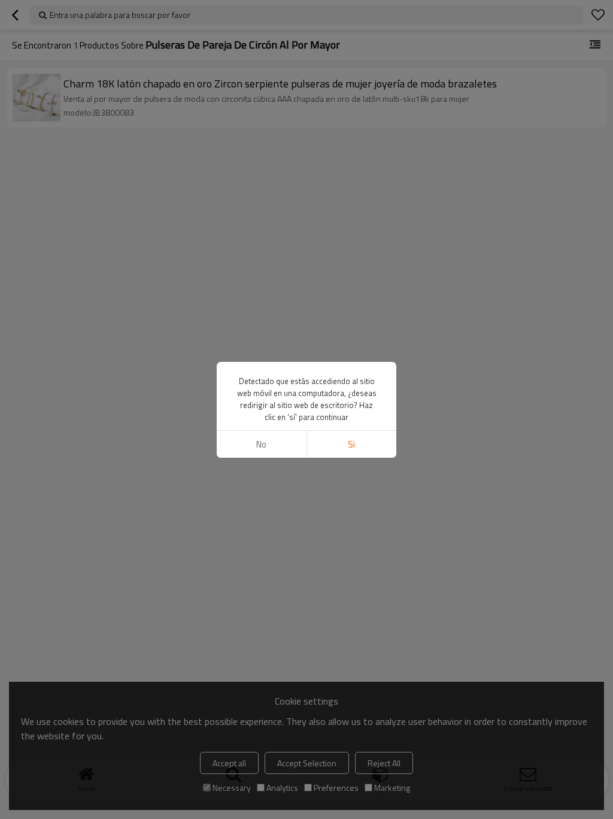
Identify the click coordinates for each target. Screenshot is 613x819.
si (351, 444)
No (261, 444)
